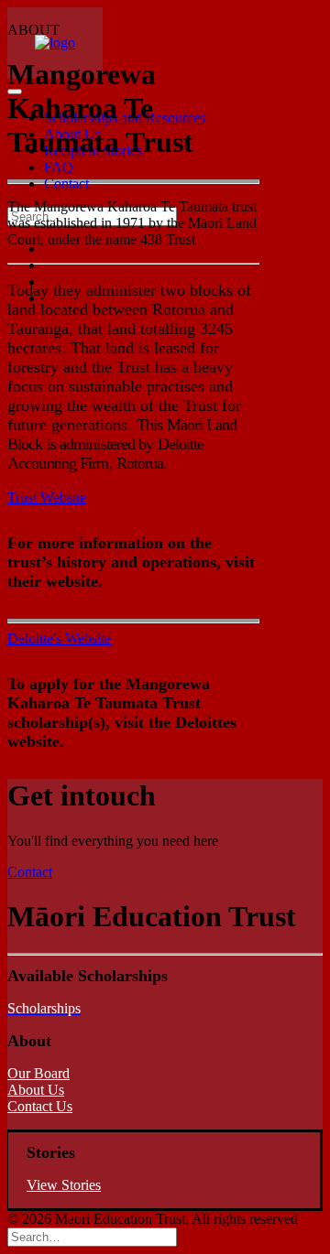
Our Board (38, 1073)
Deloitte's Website (59, 638)
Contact (29, 872)
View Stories (64, 1185)
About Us (35, 1089)
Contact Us (39, 1106)
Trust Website (46, 497)
